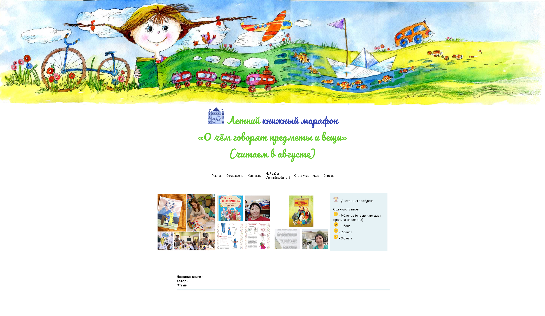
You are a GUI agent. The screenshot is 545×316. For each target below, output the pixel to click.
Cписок (329, 176)
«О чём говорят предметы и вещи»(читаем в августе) (272, 145)
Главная (216, 176)
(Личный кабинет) (277, 175)
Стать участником (306, 176)
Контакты (254, 176)
